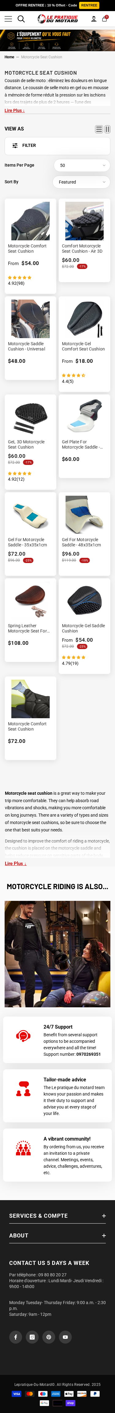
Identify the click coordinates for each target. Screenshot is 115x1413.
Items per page (19, 165)
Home (9, 57)
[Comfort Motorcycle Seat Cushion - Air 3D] (84, 221)
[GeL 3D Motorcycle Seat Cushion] (30, 417)
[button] (82, 165)
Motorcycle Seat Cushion (41, 57)
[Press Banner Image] (57, 954)
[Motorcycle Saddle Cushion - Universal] (30, 319)
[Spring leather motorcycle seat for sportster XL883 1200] (30, 601)
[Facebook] (15, 1337)
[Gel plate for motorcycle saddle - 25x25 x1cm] (84, 417)
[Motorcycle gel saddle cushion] (84, 601)
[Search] (21, 19)
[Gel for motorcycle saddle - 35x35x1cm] (30, 514)
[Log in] (93, 19)
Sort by (11, 181)
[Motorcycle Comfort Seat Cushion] (30, 221)
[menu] (8, 19)
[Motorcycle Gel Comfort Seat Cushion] (84, 319)
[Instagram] (32, 1337)
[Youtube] (65, 1337)
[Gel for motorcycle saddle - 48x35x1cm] (84, 514)
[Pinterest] (48, 1337)
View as (14, 129)
